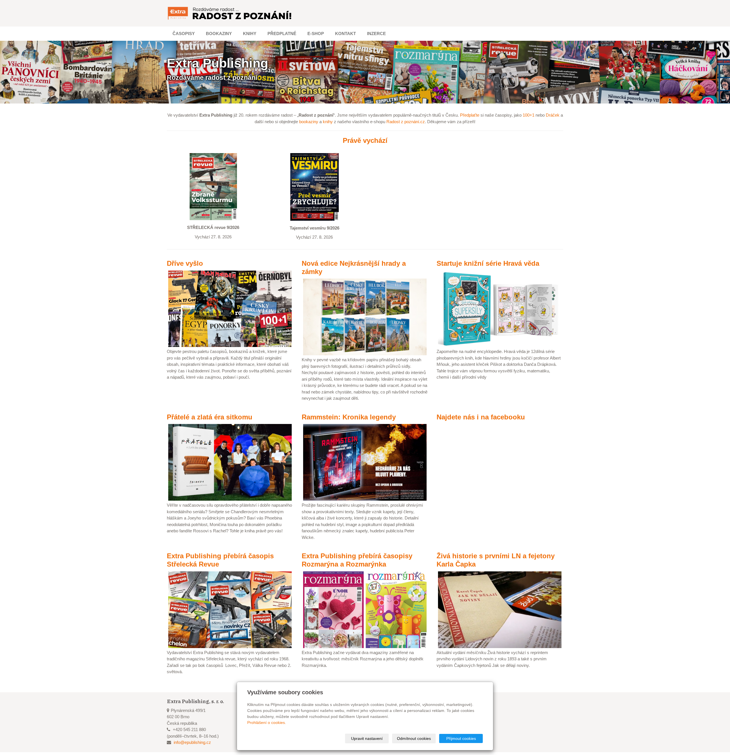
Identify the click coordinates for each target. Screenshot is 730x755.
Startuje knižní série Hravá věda (488, 263)
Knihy (249, 33)
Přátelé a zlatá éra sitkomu (209, 417)
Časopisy (184, 33)
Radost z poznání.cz (405, 121)
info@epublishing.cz (192, 742)
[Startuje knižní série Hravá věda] (500, 308)
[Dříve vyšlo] (230, 308)
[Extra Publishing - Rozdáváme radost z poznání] (230, 13)
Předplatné (281, 33)
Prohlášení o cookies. (266, 722)
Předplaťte (469, 115)
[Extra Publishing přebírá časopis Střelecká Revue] (230, 609)
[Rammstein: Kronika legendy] (365, 462)
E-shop (315, 33)
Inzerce (376, 33)
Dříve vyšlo (185, 263)
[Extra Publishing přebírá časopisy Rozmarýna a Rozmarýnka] (365, 609)
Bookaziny (219, 33)
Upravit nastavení (367, 738)
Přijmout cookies (461, 738)
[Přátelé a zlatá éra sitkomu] (230, 462)
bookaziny (308, 121)
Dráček (552, 115)
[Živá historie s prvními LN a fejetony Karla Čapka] (500, 609)
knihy (328, 121)
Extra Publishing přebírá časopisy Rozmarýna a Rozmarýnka (357, 560)
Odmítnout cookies (414, 738)
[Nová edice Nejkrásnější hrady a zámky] (365, 316)
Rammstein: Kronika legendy (349, 417)
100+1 (528, 115)
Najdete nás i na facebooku (481, 417)
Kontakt (345, 33)
